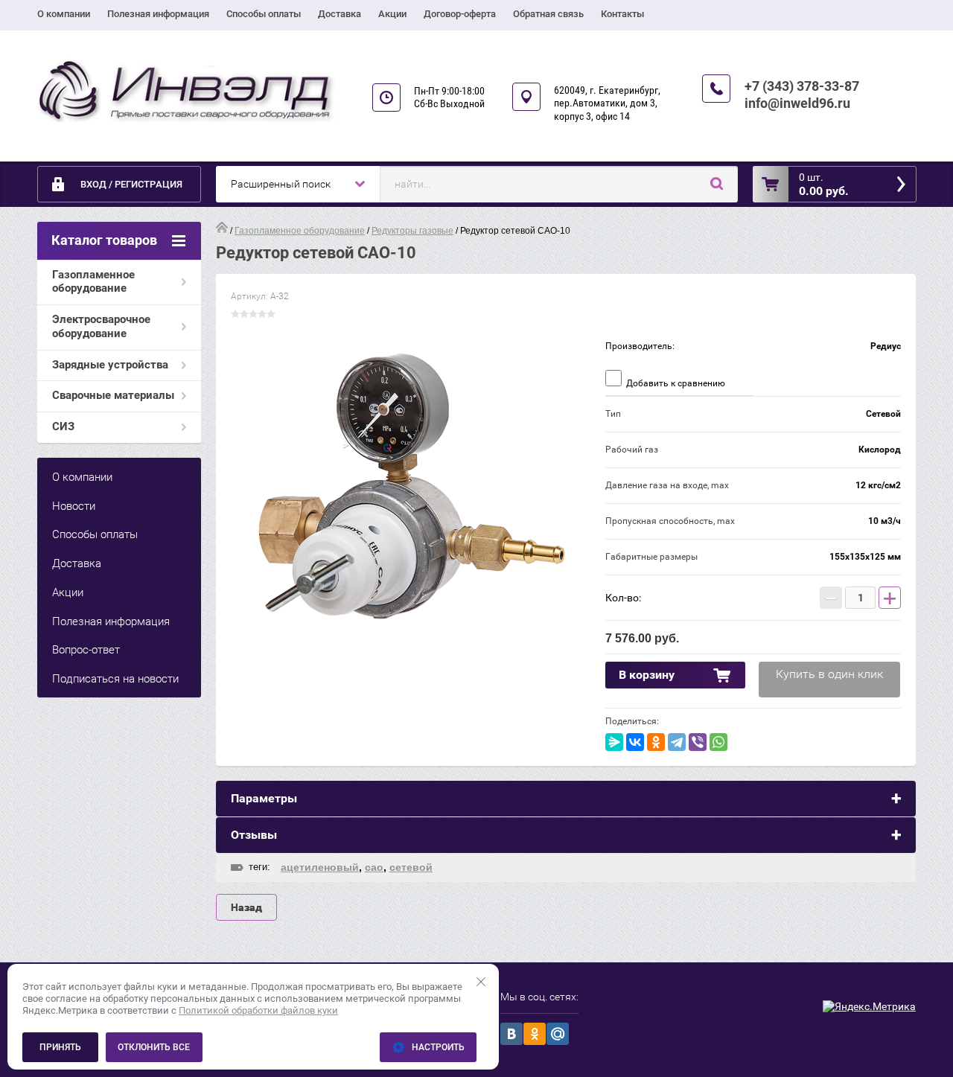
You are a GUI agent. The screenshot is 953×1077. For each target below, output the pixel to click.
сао (374, 867)
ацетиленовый (320, 867)
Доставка (339, 13)
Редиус (885, 346)
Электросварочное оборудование (101, 326)
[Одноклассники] (656, 742)
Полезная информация (158, 13)
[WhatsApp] (718, 742)
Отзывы (254, 835)
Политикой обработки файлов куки (258, 1010)
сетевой (411, 867)
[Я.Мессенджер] (614, 742)
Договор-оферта (460, 13)
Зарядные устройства (110, 364)
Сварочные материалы (113, 395)
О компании (63, 13)
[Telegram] (677, 742)
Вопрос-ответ (86, 649)
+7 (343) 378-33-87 (802, 86)
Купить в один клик (829, 674)
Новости (73, 506)
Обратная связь (548, 13)
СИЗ (63, 426)
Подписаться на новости (115, 678)
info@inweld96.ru (797, 103)
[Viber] (698, 742)
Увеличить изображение (410, 496)
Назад (246, 907)
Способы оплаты (263, 13)
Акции (392, 13)
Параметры (264, 798)
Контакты (622, 13)
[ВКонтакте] (635, 742)
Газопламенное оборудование (93, 281)
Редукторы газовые (412, 231)
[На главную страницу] (186, 91)
